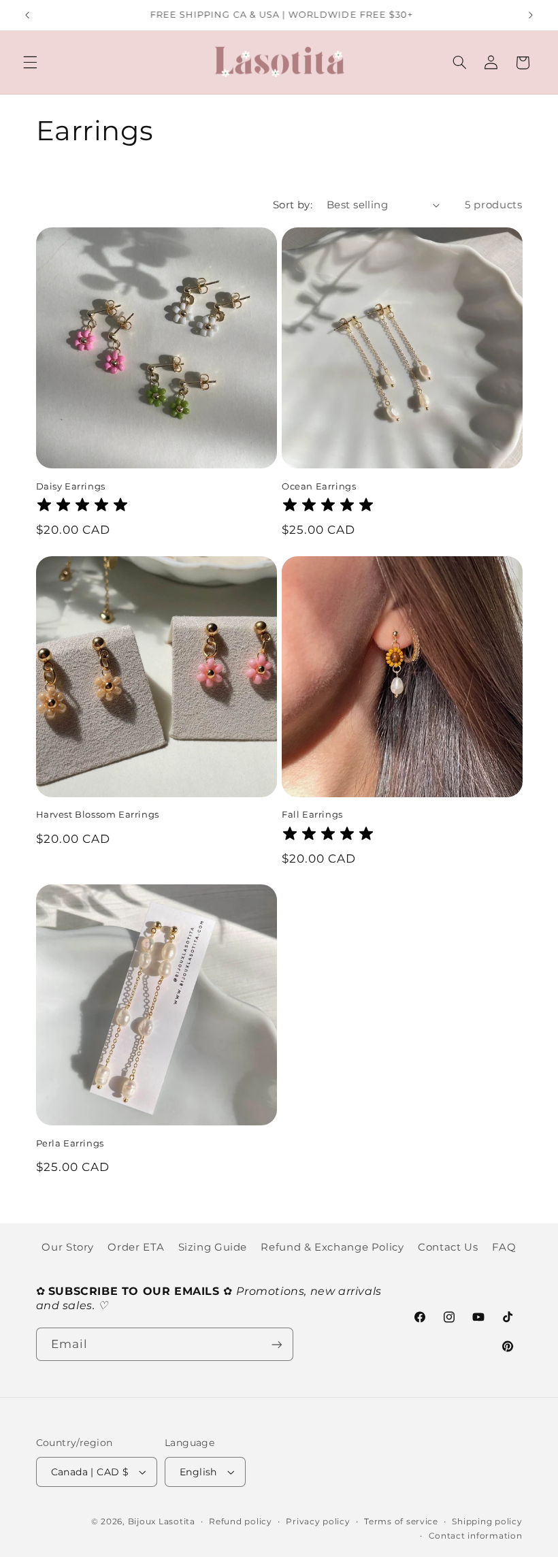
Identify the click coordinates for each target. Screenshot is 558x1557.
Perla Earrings (70, 1143)
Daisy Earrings (70, 486)
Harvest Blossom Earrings (97, 814)
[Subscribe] (276, 1344)
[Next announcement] (531, 15)
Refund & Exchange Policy (332, 1247)
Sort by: (292, 205)
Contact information (476, 1536)
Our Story (68, 1247)
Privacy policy (318, 1521)
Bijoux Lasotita (161, 1521)
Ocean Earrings (319, 486)
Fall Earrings (312, 814)
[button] (30, 62)
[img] (82, 507)
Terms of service (401, 1521)
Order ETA (136, 1247)
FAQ (504, 1247)
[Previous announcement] (27, 15)
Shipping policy (487, 1521)
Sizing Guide (213, 1247)
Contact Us (448, 1247)
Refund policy (240, 1521)
